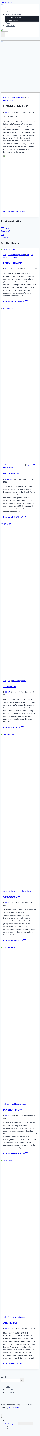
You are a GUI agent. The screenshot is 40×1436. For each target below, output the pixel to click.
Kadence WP (14, 1408)
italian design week (29, 891)
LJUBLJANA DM (12, 263)
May (27, 97)
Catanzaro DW (11, 896)
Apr (8, 1104)
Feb (9, 1317)
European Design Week (15, 17)
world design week (10, 257)
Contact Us (10, 26)
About (8, 23)
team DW (9, 479)
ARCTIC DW (10, 1322)
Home (8, 11)
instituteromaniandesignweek (14, 211)
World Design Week (11, 1424)
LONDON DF (6, 236)
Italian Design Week (14, 20)
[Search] (22, 1380)
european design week (16, 97)
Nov (27, 255)
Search (3, 1377)
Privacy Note (11, 1390)
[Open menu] (3, 34)
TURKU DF (9, 686)
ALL (4, 97)
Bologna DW (5, 229)
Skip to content (6, 2)
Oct (32, 255)
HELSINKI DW (11, 473)
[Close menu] (1, 1416)
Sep (27, 465)
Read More (14, 301)
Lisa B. (8, 112)
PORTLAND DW (12, 1109)
